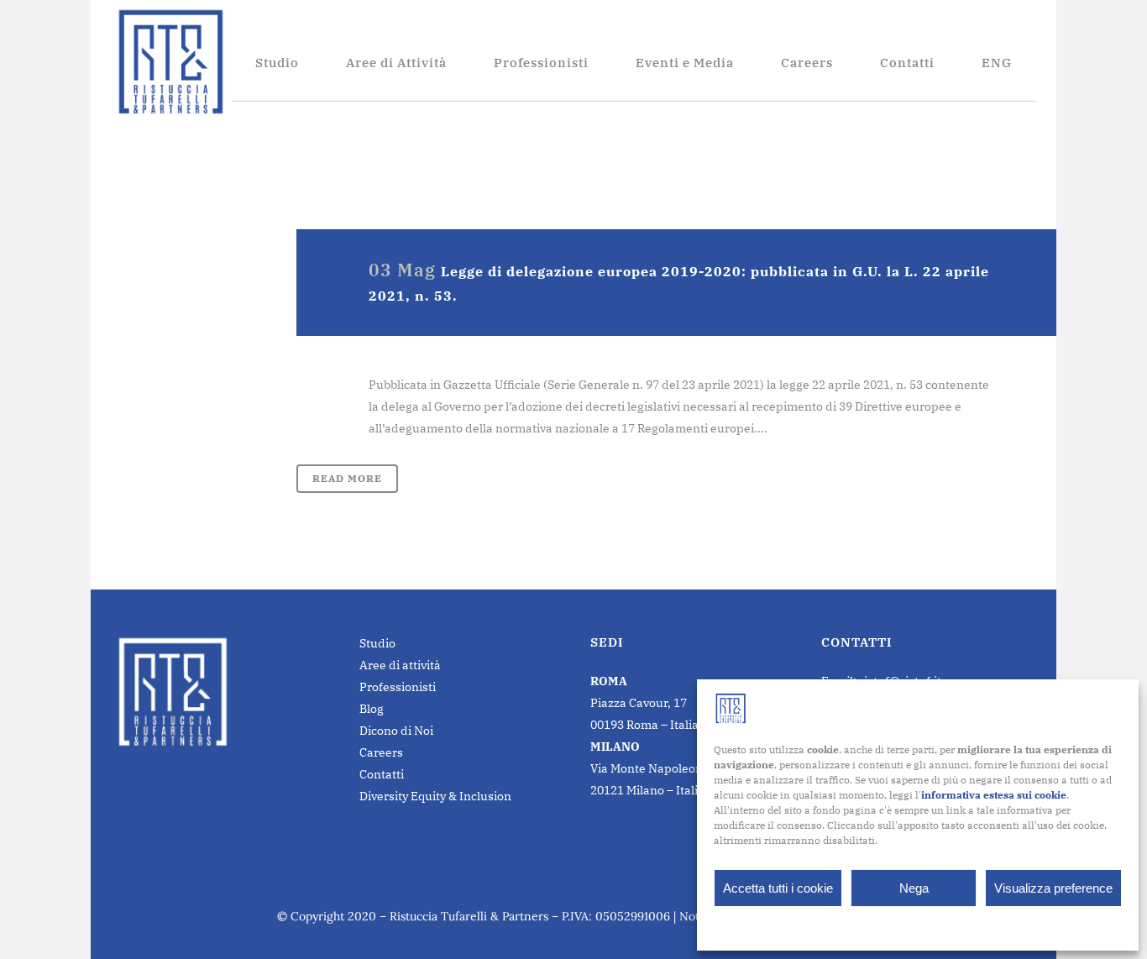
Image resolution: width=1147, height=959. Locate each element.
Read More (347, 478)
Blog (371, 708)
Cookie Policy (876, 926)
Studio (377, 643)
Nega (914, 888)
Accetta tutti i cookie (778, 888)
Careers (381, 752)
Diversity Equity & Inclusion (435, 796)
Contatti (381, 774)
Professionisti (397, 686)
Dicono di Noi (396, 730)
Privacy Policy (950, 926)
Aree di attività (400, 665)
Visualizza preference (1053, 888)
